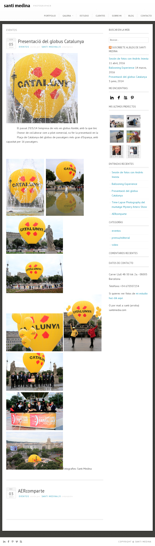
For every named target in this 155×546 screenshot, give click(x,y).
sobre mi (117, 15)
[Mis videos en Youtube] (125, 99)
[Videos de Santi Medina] (17, 542)
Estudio (84, 15)
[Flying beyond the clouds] (116, 136)
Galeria (67, 15)
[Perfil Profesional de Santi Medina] (4, 542)
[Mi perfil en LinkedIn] (112, 99)
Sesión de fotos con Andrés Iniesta (128, 58)
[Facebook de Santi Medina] (8, 542)
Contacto (146, 15)
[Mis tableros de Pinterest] (132, 99)
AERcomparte (31, 491)
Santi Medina (50, 47)
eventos (24, 47)
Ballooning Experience (121, 67)
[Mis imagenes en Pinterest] (13, 542)
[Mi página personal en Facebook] (119, 99)
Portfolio (50, 15)
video (115, 244)
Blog (131, 15)
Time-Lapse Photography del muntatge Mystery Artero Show (129, 205)
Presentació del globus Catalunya (51, 41)
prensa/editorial (121, 237)
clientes (100, 15)
